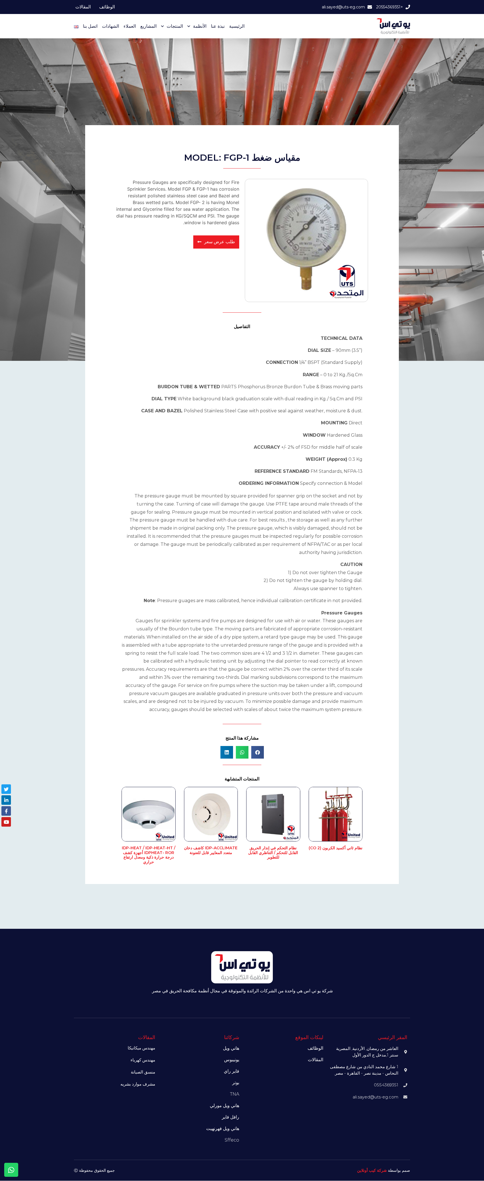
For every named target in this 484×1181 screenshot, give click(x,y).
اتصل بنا (90, 26)
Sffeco (232, 1140)
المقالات (83, 7)
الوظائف (107, 7)
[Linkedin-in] (6, 800)
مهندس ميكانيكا (141, 1048)
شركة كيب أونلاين (372, 1170)
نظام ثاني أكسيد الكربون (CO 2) (335, 847)
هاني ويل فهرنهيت (222, 1128)
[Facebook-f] (6, 811)
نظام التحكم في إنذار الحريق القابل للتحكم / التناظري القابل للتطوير (273, 852)
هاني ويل (231, 1048)
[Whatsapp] (11, 1170)
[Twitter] (6, 789)
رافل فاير (230, 1117)
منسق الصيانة (143, 1072)
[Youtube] (6, 822)
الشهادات (110, 26)
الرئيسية (237, 26)
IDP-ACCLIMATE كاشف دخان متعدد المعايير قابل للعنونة (211, 850)
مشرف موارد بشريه (137, 1084)
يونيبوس (231, 1059)
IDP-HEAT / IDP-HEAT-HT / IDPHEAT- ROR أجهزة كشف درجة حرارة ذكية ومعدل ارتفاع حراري (148, 854)
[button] (257, 752)
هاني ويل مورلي (224, 1105)
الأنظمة (199, 26)
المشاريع (148, 26)
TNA (234, 1094)
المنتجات (175, 26)
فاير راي (231, 1071)
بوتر (235, 1082)
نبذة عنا (218, 26)
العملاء (130, 26)
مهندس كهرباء (143, 1060)
